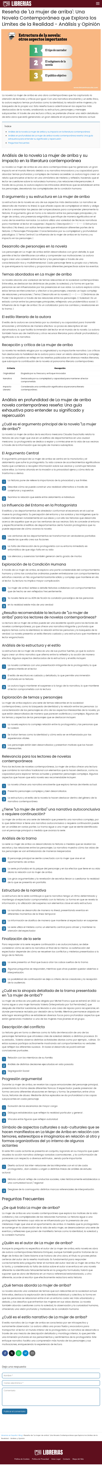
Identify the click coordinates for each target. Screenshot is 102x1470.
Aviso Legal (55, 1459)
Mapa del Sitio (78, 1459)
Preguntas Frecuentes (18, 142)
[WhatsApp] (19, 1353)
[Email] (32, 1353)
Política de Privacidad (40, 1459)
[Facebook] (5, 1353)
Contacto (66, 1459)
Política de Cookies (21, 1459)
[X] (12, 1353)
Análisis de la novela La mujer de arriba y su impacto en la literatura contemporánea (49, 131)
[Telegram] (25, 1353)
